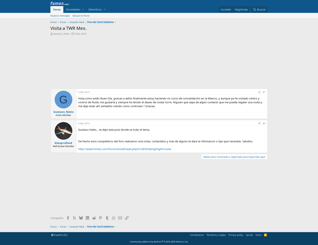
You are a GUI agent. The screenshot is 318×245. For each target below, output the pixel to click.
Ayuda (249, 235)
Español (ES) (60, 235)
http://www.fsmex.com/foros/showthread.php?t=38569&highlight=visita (124, 149)
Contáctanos (197, 235)
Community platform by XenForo (159, 241)
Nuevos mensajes (60, 15)
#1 (264, 92)
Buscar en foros (81, 15)
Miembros (95, 9)
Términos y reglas (216, 235)
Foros (57, 9)
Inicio (259, 235)
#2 (264, 123)
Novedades (73, 9)
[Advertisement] (159, 63)
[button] (83, 9)
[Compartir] (259, 92)
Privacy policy (235, 235)
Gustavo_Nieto (61, 33)
